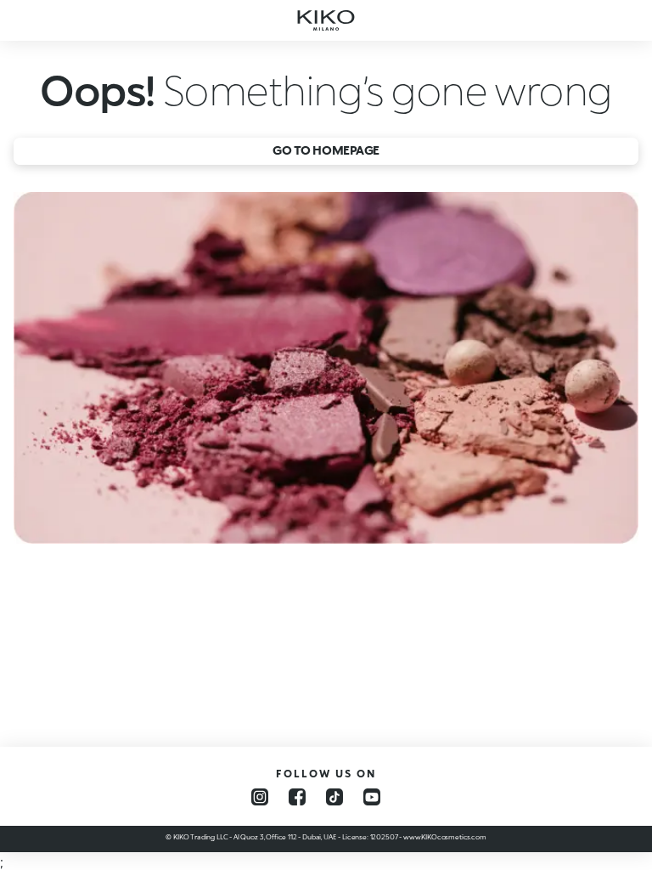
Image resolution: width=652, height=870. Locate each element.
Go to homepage (326, 150)
